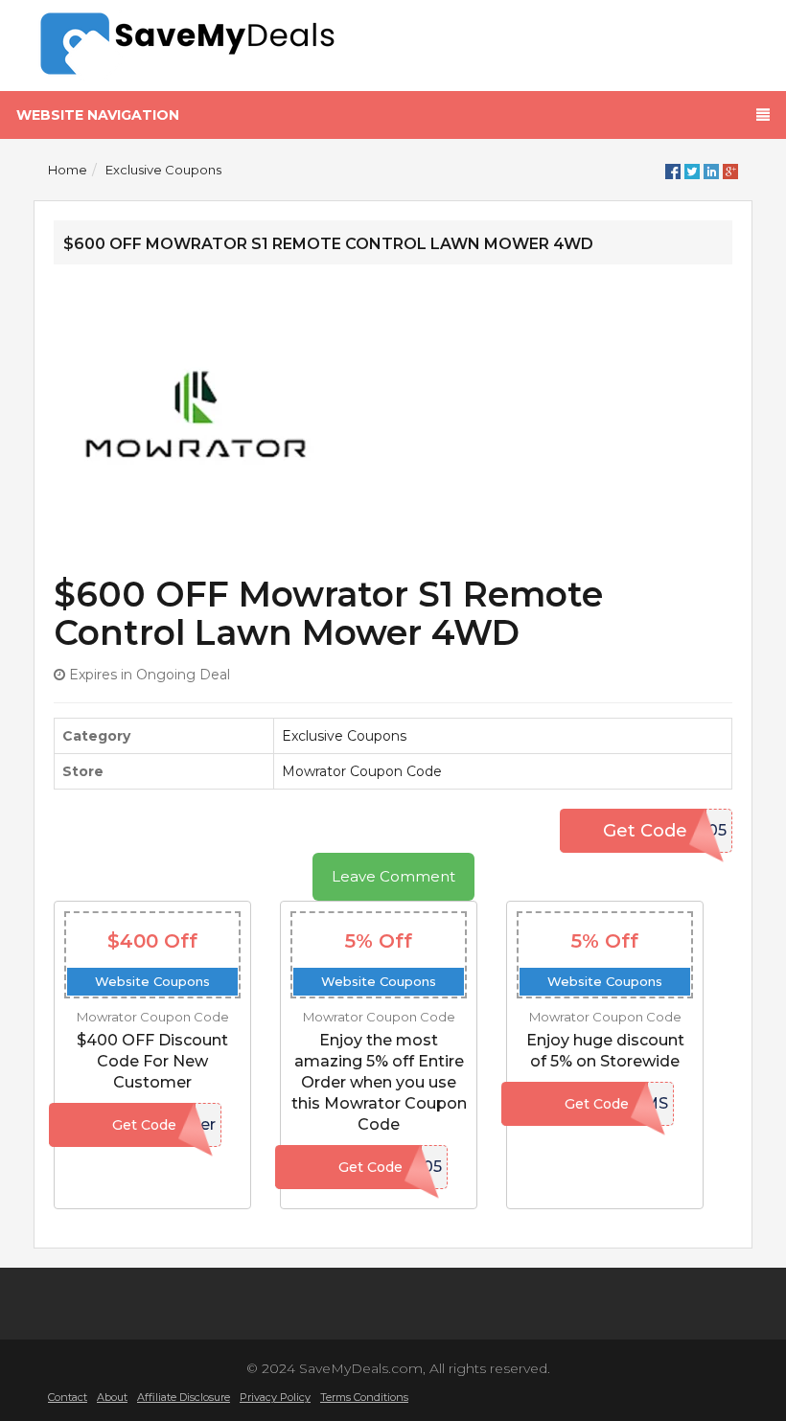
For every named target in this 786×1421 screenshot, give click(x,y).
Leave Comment (393, 876)
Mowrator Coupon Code (362, 771)
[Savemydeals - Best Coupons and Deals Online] (206, 45)
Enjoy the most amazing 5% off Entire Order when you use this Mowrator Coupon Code (379, 1082)
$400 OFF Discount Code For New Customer (152, 1061)
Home (67, 169)
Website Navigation (97, 115)
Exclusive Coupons (163, 169)
